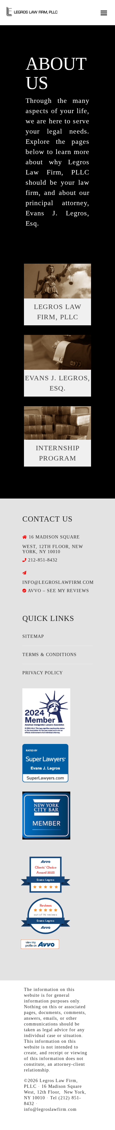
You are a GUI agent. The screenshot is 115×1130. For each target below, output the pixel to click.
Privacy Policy (42, 672)
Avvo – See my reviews (58, 590)
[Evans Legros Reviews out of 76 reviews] (45, 933)
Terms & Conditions (49, 654)
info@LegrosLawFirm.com (58, 582)
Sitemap (33, 636)
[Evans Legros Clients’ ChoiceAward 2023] (45, 891)
